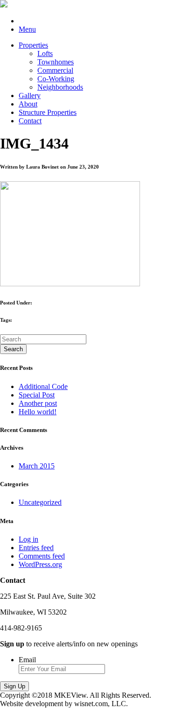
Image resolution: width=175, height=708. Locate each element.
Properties (33, 45)
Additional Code (43, 386)
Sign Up (14, 686)
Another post (38, 403)
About (28, 104)
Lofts (45, 53)
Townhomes (55, 62)
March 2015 (37, 466)
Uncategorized (40, 502)
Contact (30, 121)
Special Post (37, 395)
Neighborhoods (60, 87)
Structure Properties (48, 112)
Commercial (55, 70)
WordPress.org (40, 564)
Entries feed (36, 548)
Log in (28, 539)
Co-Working (55, 79)
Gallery (30, 95)
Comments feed (42, 556)
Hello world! (37, 412)
